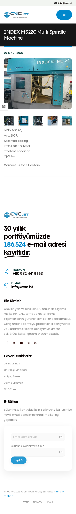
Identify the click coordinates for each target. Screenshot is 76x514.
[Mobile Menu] (64, 15)
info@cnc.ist (22, 287)
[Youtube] (21, 343)
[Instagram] (28, 343)
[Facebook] (7, 343)
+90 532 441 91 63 (27, 273)
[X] (14, 343)
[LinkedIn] (35, 343)
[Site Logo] (16, 15)
